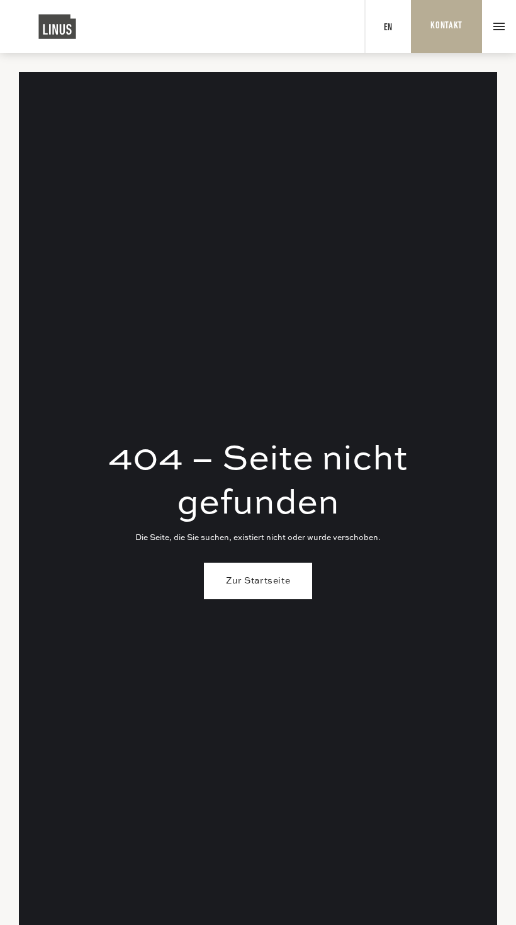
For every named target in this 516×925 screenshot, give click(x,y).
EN (388, 28)
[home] (57, 27)
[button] (499, 26)
